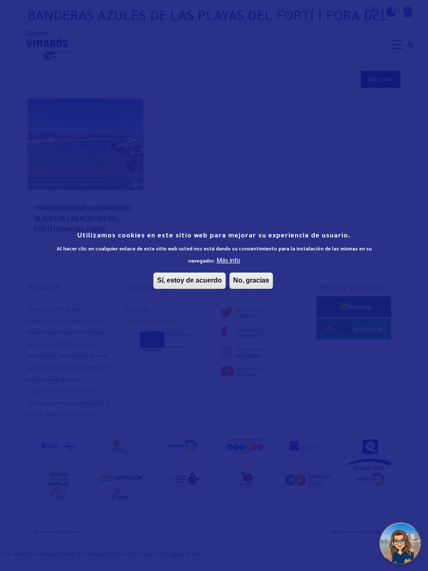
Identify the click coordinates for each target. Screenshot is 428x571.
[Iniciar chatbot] (400, 543)
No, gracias (251, 280)
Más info (228, 259)
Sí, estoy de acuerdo (189, 280)
